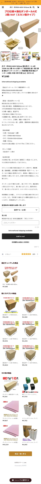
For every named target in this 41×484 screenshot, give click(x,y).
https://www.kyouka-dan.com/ (12, 90)
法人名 (4, 215)
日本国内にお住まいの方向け (20, 242)
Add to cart (20, 236)
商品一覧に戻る (20, 454)
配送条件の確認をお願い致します (14, 205)
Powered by (18, 465)
